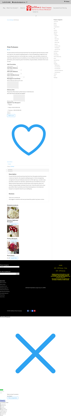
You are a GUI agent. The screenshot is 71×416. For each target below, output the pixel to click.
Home (8, 19)
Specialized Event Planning (60, 8)
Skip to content (2, 399)
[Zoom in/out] (0, 391)
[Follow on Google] (32, 311)
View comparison (12, 398)
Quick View (14, 224)
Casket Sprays (57, 65)
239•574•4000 (6, 2)
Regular (10, 104)
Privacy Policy (2, 294)
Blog (4, 8)
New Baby (55, 53)
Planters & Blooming (57, 56)
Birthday (55, 24)
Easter (56, 37)
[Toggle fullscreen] (1, 391)
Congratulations (56, 26)
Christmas (56, 35)
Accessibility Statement (4, 293)
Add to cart (11, 115)
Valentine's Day (57, 49)
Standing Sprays (57, 72)
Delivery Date (10, 101)
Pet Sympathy (56, 54)
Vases (55, 75)
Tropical (55, 73)
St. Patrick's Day (57, 45)
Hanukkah (56, 40)
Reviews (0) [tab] (10, 171)
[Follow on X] (30, 311)
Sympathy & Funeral (3, 286)
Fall (54, 28)
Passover (56, 44)
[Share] (2, 391)
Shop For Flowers (3, 282)
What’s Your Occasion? (12, 8)
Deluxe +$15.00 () (14, 107)
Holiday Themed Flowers (4, 289)
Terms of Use (2, 296)
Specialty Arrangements (59, 70)
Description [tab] (10, 169)
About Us (22, 8)
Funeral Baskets (57, 66)
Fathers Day (57, 38)
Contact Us (35, 12)
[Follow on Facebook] (28, 311)
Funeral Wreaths (57, 68)
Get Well (55, 30)
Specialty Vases (56, 60)
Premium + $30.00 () (14, 110)
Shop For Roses (2, 284)
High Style (55, 32)
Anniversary (56, 21)
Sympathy (55, 63)
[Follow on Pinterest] (35, 311)
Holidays (55, 33)
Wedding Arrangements (4, 287)
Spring (55, 61)
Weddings (11, 19)
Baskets (55, 23)
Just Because (56, 51)
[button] (2, 400)
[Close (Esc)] (3, 391)
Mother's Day (57, 42)
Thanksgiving (57, 47)
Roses (55, 58)
